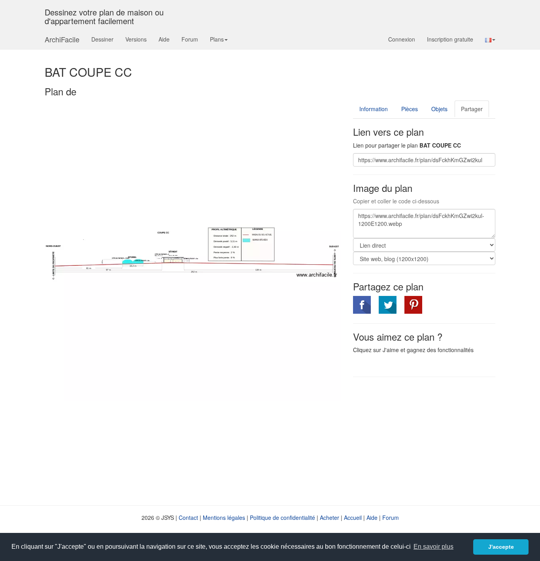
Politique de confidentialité (282, 517)
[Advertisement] (419, 440)
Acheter (329, 517)
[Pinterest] (413, 305)
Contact (188, 517)
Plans (217, 39)
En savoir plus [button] (433, 546)
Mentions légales (224, 517)
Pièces (409, 109)
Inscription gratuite (450, 39)
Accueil (353, 517)
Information (373, 109)
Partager (472, 109)
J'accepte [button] (501, 547)
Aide (164, 39)
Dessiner (102, 39)
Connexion (401, 39)
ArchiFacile (62, 39)
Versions (136, 39)
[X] (388, 305)
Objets (439, 109)
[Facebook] (362, 305)
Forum (189, 39)
